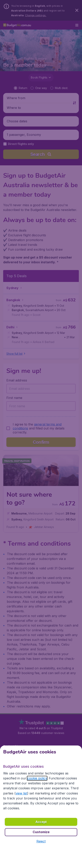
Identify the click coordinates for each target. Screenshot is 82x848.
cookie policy (37, 778)
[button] (41, 841)
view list (21, 793)
